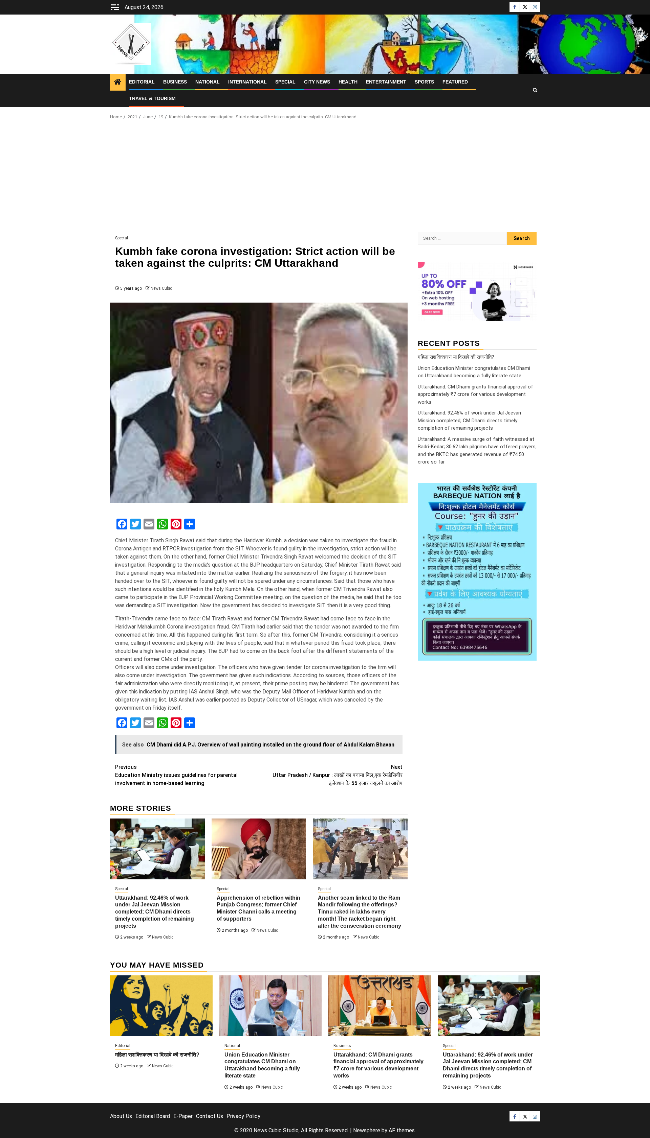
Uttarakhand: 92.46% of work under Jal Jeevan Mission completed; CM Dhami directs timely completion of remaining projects (154, 912)
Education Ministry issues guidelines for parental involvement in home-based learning (176, 775)
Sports (424, 82)
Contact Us (209, 1116)
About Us (121, 1116)
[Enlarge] (527, 491)
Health (348, 82)
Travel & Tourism (152, 98)
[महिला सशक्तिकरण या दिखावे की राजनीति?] (161, 1005)
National (207, 82)
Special (285, 82)
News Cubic (161, 288)
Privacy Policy (243, 1116)
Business (175, 82)
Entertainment (386, 82)
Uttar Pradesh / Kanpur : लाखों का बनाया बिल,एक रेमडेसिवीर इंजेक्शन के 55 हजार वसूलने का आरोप (338, 775)
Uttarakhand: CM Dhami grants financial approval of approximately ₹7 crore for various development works (475, 394)
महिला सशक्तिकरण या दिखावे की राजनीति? (456, 357)
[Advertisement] (325, 178)
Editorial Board (152, 1116)
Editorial (142, 82)
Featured (455, 82)
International (247, 82)
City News (317, 82)
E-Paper (183, 1116)
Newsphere (366, 1130)
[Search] (535, 90)
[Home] (118, 82)
